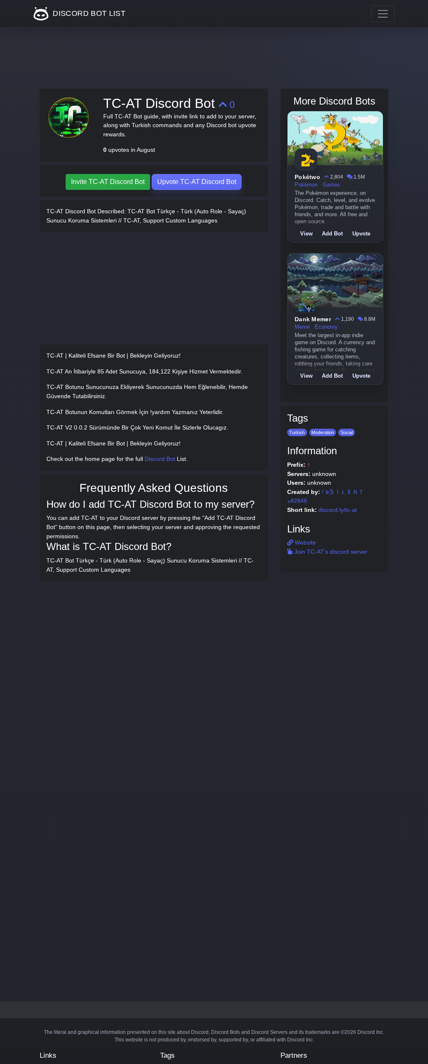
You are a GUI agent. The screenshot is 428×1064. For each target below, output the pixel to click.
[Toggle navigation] (383, 13)
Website (304, 542)
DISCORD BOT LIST (88, 13)
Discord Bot (160, 458)
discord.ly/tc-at (337, 509)
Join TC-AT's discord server (330, 551)
